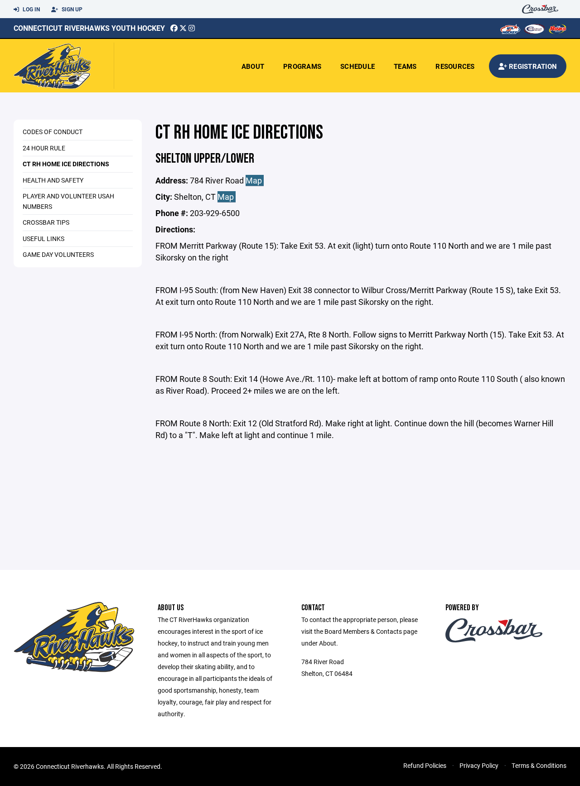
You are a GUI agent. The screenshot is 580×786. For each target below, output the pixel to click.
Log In (30, 9)
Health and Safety (53, 180)
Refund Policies (424, 765)
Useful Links (43, 238)
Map (255, 180)
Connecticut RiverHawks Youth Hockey (89, 28)
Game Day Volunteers (58, 254)
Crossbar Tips (46, 222)
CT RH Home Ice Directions (66, 163)
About (253, 66)
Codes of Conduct (52, 131)
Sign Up (71, 9)
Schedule (357, 66)
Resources (454, 66)
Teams (405, 66)
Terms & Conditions (539, 765)
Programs (302, 66)
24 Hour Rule (44, 148)
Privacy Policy (478, 765)
